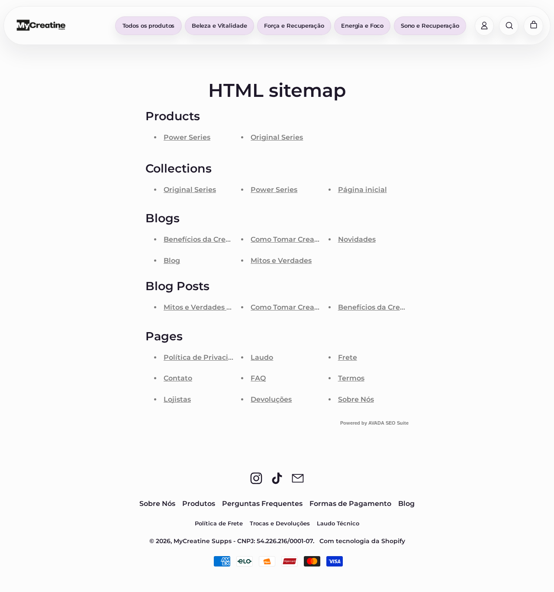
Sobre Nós (356, 399)
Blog (172, 260)
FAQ (258, 378)
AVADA (376, 423)
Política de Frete (219, 523)
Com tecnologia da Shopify (362, 541)
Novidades (357, 239)
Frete (347, 357)
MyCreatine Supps (203, 541)
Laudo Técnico (338, 523)
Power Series (187, 137)
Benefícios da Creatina (204, 239)
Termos (351, 378)
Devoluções (271, 399)
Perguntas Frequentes (262, 503)
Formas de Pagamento (350, 503)
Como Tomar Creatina (290, 239)
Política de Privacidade (205, 357)
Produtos (198, 503)
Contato (178, 378)
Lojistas (177, 399)
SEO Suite (397, 423)
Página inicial (362, 190)
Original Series (277, 137)
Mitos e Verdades (281, 260)
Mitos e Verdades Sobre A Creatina (225, 307)
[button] (509, 25)
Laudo (262, 357)
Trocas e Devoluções (280, 523)
